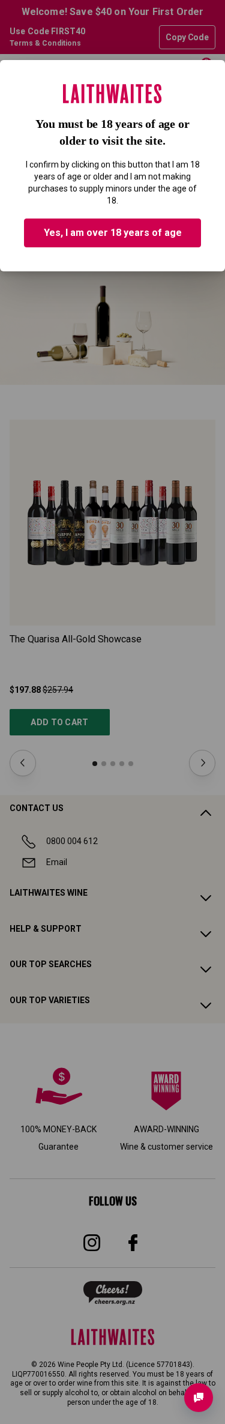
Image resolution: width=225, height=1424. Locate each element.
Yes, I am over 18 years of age (113, 232)
